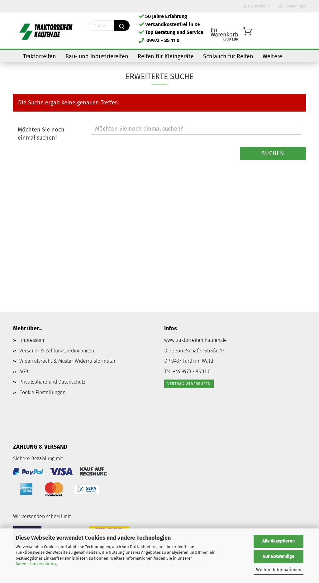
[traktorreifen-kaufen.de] (46, 31)
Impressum (31, 340)
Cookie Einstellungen (42, 392)
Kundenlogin (294, 6)
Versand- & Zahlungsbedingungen (56, 351)
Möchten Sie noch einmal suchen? (41, 133)
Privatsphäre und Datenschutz (52, 382)
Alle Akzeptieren (278, 541)
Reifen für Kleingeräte (166, 56)
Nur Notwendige (278, 556)
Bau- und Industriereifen (96, 56)
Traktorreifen (39, 56)
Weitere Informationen (278, 569)
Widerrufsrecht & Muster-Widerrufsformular (67, 361)
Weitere (272, 56)
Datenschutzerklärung (36, 563)
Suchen (273, 153)
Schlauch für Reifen (228, 56)
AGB (23, 372)
